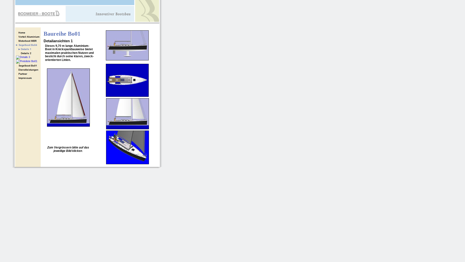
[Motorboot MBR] (28, 41)
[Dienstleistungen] (28, 70)
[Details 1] (28, 49)
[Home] (28, 32)
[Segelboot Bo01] (28, 45)
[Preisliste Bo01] (26, 62)
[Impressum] (28, 78)
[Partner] (28, 74)
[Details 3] (23, 57)
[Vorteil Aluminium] (28, 37)
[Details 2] (28, 53)
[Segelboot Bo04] (28, 65)
